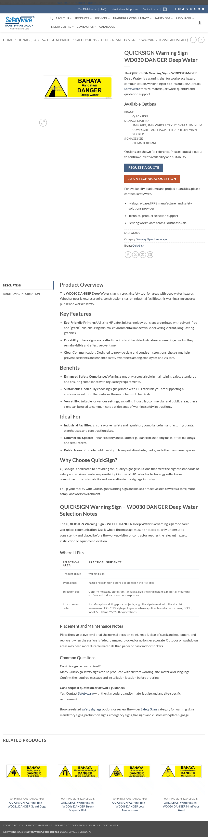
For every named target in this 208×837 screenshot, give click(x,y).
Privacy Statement (39, 825)
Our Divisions (86, 9)
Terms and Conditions (71, 825)
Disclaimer (110, 825)
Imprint (94, 825)
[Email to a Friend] (142, 254)
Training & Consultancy (131, 18)
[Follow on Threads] (191, 9)
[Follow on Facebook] (175, 9)
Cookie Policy (13, 825)
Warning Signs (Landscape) (164, 40)
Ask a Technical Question (152, 178)
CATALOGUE (107, 26)
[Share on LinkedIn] (150, 254)
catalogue (63, 2)
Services (101, 18)
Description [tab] (12, 285)
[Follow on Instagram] (179, 9)
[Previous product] (201, 40)
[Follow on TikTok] (183, 9)
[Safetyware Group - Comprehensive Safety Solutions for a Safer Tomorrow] (23, 22)
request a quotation (88, 2)
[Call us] (195, 9)
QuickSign (138, 245)
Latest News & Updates (124, 9)
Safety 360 (162, 18)
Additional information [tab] (21, 293)
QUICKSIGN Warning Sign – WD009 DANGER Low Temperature (129, 806)
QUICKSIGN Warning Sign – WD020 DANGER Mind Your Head (181, 806)
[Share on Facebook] (128, 254)
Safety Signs (85, 40)
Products (82, 18)
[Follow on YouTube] (203, 9)
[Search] (51, 18)
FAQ (103, 9)
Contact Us (149, 9)
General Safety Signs (119, 40)
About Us (62, 18)
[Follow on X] (187, 9)
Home (8, 40)
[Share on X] (135, 254)
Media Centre (61, 26)
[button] (200, 22)
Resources (183, 18)
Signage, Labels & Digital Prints (44, 40)
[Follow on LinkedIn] (199, 9)
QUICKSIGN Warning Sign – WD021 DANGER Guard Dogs (27, 804)
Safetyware (132, 89)
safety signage (91, 709)
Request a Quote (143, 167)
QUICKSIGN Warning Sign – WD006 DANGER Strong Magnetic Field (78, 806)
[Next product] (193, 40)
